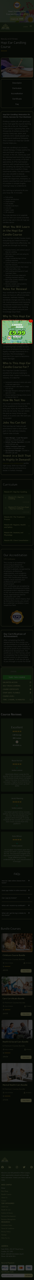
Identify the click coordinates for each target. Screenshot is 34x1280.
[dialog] (17, 332)
